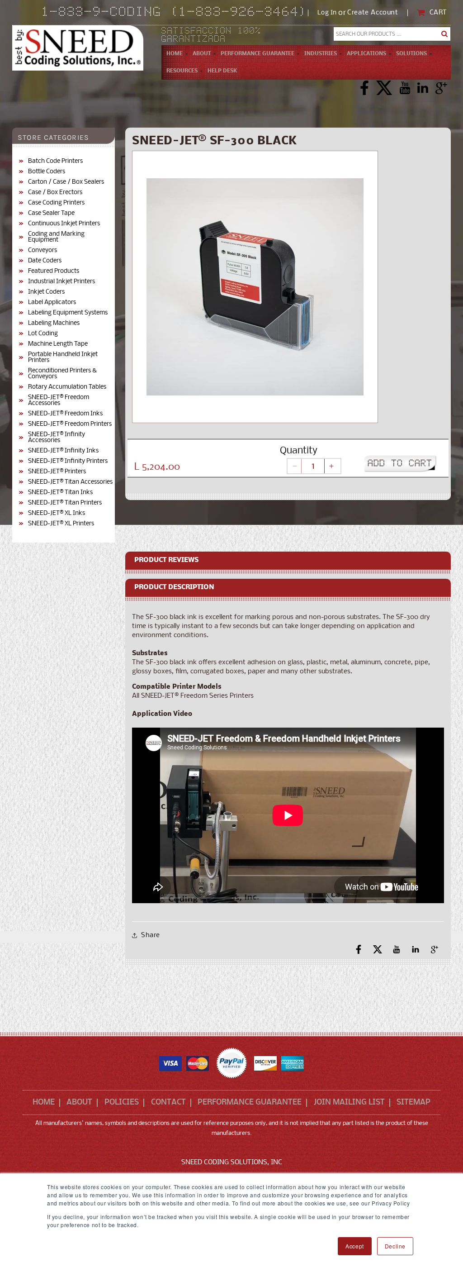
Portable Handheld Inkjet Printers (63, 357)
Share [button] (150, 935)
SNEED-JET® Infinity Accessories (56, 437)
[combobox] (392, 34)
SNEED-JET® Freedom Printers (70, 424)
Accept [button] (354, 1246)
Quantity (298, 451)
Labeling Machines (54, 323)
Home (44, 1103)
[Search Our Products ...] (444, 34)
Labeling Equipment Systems (68, 313)
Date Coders (44, 261)
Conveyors (42, 250)
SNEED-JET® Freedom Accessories (58, 400)
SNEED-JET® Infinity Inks (63, 451)
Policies (121, 1103)
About (79, 1103)
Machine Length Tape (58, 344)
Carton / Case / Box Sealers (66, 182)
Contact (168, 1103)
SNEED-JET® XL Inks (56, 513)
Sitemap (413, 1103)
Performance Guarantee (250, 1103)
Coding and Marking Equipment (56, 237)
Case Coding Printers (56, 203)
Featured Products (53, 271)
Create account (372, 13)
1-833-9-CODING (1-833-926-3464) (175, 13)
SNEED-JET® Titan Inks (60, 492)
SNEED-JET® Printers (57, 472)
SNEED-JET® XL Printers (61, 524)
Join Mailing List (349, 1103)
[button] (201, 53)
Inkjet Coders (46, 292)
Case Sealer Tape (51, 213)
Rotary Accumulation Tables (67, 387)
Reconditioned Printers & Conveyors (62, 374)
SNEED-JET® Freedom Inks (65, 414)
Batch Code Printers (55, 161)
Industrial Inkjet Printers (61, 282)
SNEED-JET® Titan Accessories (70, 482)
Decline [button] (395, 1246)
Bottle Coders (46, 172)
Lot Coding (43, 334)
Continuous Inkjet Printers (64, 224)
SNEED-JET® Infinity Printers (68, 461)
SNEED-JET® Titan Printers (65, 503)
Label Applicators (52, 302)
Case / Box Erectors (55, 192)
